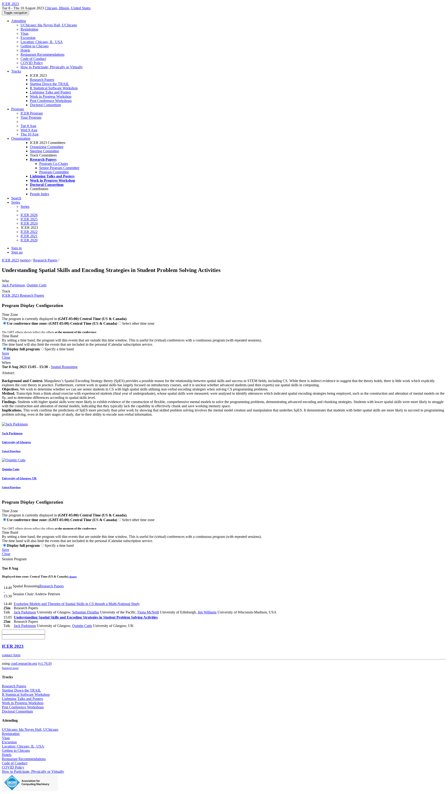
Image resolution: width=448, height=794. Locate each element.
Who (5, 281)
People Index (39, 194)
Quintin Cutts (36, 285)
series (25, 260)
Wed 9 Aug (29, 130)
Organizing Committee (46, 147)
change (73, 576)
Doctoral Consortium (45, 105)
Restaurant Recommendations (42, 54)
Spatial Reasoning (64, 367)
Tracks (16, 71)
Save (5, 353)
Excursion (28, 38)
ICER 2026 (29, 215)
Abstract (8, 373)
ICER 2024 (29, 223)
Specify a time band (59, 349)
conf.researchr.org (24, 663)
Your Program (31, 117)
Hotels (25, 50)
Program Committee (54, 172)
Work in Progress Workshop (50, 96)
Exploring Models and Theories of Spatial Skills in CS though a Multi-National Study (77, 604)
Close (6, 357)
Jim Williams (207, 612)
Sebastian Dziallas (85, 612)
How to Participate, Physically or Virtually (52, 67)
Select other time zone (138, 323)
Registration (29, 29)
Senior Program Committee (59, 168)
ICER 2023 (10, 260)
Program (17, 109)
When (6, 363)
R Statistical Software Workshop (54, 88)
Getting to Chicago (35, 46)
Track (6, 291)
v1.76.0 (44, 663)
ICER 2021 (29, 236)
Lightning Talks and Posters (50, 92)
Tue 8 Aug (28, 126)
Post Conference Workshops (51, 101)
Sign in (16, 248)
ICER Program (32, 113)
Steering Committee (44, 151)
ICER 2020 (29, 240)
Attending (18, 21)
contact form (11, 655)
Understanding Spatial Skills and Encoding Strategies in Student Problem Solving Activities (86, 617)
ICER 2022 (29, 232)
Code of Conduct (33, 59)
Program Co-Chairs (53, 164)
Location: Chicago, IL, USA (42, 42)
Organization (20, 138)
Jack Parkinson (13, 285)
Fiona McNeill (148, 612)
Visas (24, 33)
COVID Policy (32, 63)
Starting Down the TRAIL (49, 84)
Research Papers (42, 80)
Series (25, 207)
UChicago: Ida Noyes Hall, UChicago (49, 25)
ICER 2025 (29, 219)
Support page (10, 668)
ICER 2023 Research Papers (23, 295)
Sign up (17, 252)
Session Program (14, 559)
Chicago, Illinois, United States (68, 8)
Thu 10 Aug (29, 134)
